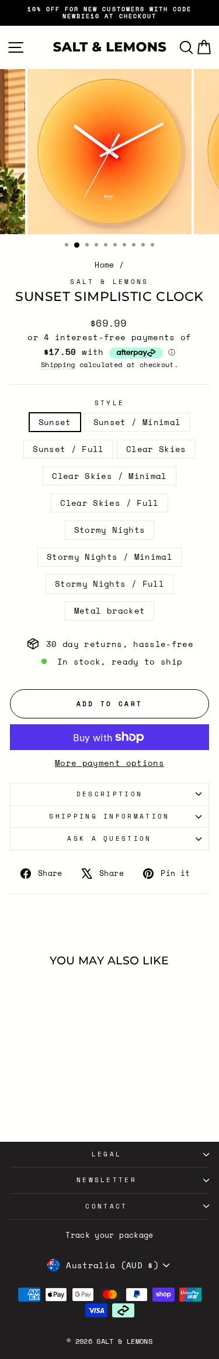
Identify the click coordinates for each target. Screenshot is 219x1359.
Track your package (109, 1235)
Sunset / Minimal (137, 422)
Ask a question (109, 838)
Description (109, 794)
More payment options (109, 763)
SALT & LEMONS (109, 281)
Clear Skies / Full (109, 503)
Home (104, 265)
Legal (107, 1154)
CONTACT (106, 1206)
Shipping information (109, 816)
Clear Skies (156, 449)
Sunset (55, 422)
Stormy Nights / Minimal (109, 557)
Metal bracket (109, 611)
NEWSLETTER (107, 1180)
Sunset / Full (68, 449)
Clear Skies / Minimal (109, 476)
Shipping (58, 365)
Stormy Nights (109, 530)
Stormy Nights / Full (109, 584)
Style (110, 403)
